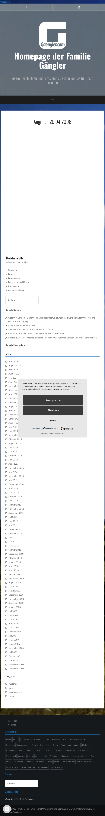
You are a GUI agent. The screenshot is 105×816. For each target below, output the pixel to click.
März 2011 (13, 545)
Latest (11, 687)
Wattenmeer (43, 767)
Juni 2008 (13, 615)
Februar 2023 (14, 398)
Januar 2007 (14, 644)
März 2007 (13, 639)
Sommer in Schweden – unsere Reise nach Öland (30, 329)
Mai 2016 (13, 472)
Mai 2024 (13, 377)
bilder (15, 739)
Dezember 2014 (16, 484)
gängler (77, 745)
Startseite (12, 270)
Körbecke (58, 750)
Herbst (21, 750)
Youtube (12, 724)
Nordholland (11, 756)
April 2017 (13, 463)
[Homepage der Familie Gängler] (52, 35)
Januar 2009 (14, 590)
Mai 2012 (13, 525)
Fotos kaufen (14, 278)
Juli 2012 (12, 517)
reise (45, 756)
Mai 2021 (13, 427)
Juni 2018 (13, 447)
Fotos (11, 274)
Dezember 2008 (16, 594)
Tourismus (40, 762)
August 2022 (14, 406)
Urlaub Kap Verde (84, 762)
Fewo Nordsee (37, 745)
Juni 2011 (13, 537)
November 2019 (16, 435)
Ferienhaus (10, 745)
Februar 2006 (14, 656)
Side (92, 756)
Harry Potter (11, 750)
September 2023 (16, 390)
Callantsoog (25, 739)
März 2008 (13, 627)
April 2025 (13, 369)
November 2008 (16, 598)
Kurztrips (12, 683)
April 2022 (13, 410)
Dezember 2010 (16, 553)
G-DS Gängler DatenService (81, 808)
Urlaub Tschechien (28, 767)
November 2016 (16, 467)
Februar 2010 (14, 574)
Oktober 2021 (15, 418)
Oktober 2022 (15, 402)
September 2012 (16, 513)
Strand (8, 762)
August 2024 (14, 373)
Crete (47, 739)
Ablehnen (53, 410)
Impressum (13, 286)
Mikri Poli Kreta (84, 750)
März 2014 (13, 492)
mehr (53, 420)
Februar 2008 (14, 631)
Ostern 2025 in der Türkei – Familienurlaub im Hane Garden (36, 333)
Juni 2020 (13, 431)
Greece (55, 745)
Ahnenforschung (16, 290)
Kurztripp (48, 750)
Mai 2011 (13, 541)
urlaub (56, 762)
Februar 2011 (14, 549)
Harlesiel (85, 745)
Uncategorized (15, 692)
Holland (30, 750)
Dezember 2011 (16, 529)
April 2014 (13, 488)
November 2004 (16, 668)
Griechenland (66, 745)
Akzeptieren (53, 400)
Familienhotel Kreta (59, 739)
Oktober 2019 (15, 439)
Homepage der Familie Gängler (52, 60)
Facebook (12, 720)
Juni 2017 (13, 459)
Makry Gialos (70, 750)
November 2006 (16, 648)
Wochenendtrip (56, 767)
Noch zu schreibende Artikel (21, 325)
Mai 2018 (13, 451)
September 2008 (16, 603)
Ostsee (38, 756)
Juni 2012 (13, 521)
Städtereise (18, 762)
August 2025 (14, 365)
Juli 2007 (12, 635)
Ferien (86, 739)
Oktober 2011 (15, 533)
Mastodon (5, 1)
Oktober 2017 (15, 455)
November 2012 (16, 508)
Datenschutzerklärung (18, 282)
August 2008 (14, 607)
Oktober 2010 (15, 558)
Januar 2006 (14, 660)
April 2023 (13, 394)
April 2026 (13, 361)
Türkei (49, 762)
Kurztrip (39, 750)
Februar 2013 (14, 504)
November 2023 (16, 386)
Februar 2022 (14, 414)
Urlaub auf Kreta (68, 762)
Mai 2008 (13, 619)
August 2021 (14, 422)
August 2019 (14, 443)
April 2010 (13, 566)
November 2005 (16, 664)
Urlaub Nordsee (12, 767)
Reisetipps (54, 756)
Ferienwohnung (23, 745)
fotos (48, 745)
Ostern (30, 756)
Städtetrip (29, 762)
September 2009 (16, 578)
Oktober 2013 (15, 496)
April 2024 (13, 381)
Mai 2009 (13, 586)
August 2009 (14, 582)
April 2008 (13, 623)
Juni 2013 (13, 500)
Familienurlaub (75, 739)
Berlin (8, 739)
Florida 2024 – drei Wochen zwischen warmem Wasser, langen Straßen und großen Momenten (52, 337)
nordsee (21, 756)
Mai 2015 (13, 480)
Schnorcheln (65, 756)
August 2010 (14, 562)
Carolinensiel (37, 739)
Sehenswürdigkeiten (80, 756)
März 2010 (13, 570)
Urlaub (11, 696)
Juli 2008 (12, 611)
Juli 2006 (12, 652)
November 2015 (16, 476)
